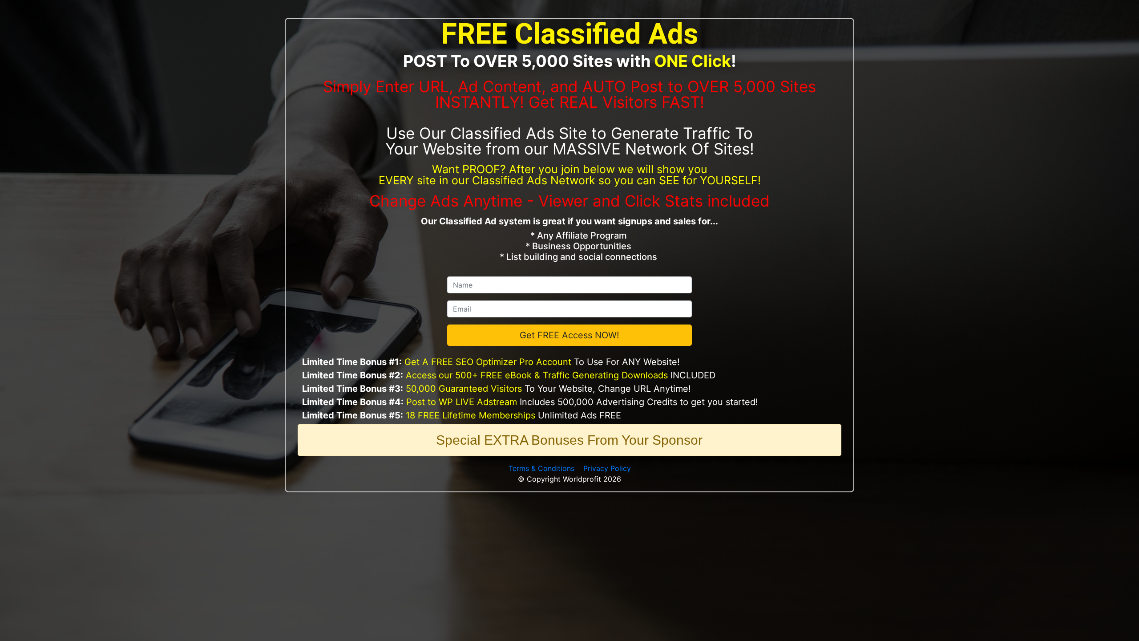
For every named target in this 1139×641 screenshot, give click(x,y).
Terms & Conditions (541, 468)
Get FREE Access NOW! (569, 335)
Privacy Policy (607, 468)
